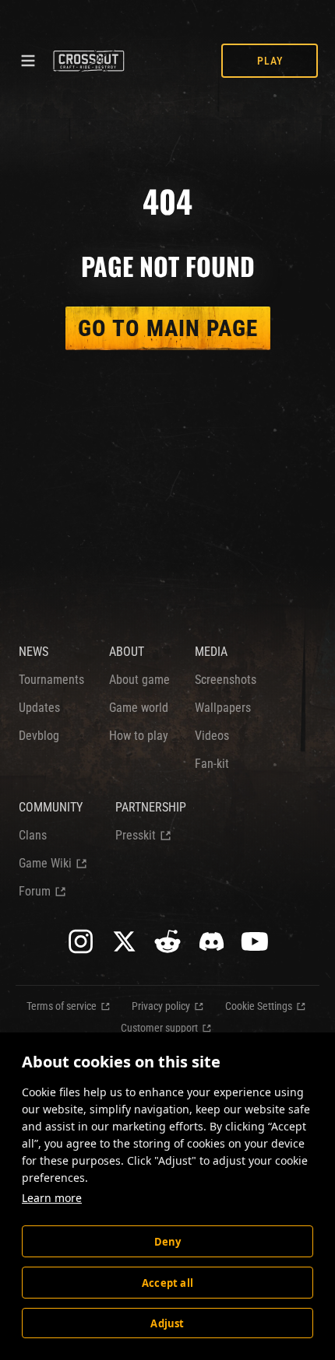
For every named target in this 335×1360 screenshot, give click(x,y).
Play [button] (270, 60)
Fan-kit (212, 763)
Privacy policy (161, 1006)
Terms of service (61, 1006)
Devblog (39, 735)
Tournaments (51, 679)
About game (139, 679)
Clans (33, 835)
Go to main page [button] (168, 328)
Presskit (135, 835)
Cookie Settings (258, 1006)
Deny (168, 1242)
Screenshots (225, 679)
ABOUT (126, 651)
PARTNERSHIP (150, 807)
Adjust (167, 1323)
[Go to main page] (88, 61)
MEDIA (211, 651)
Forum (35, 891)
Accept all (167, 1283)
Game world (138, 707)
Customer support (159, 1028)
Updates (39, 707)
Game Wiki (45, 863)
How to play (138, 735)
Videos (212, 735)
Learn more (52, 1197)
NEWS (33, 651)
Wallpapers (223, 707)
